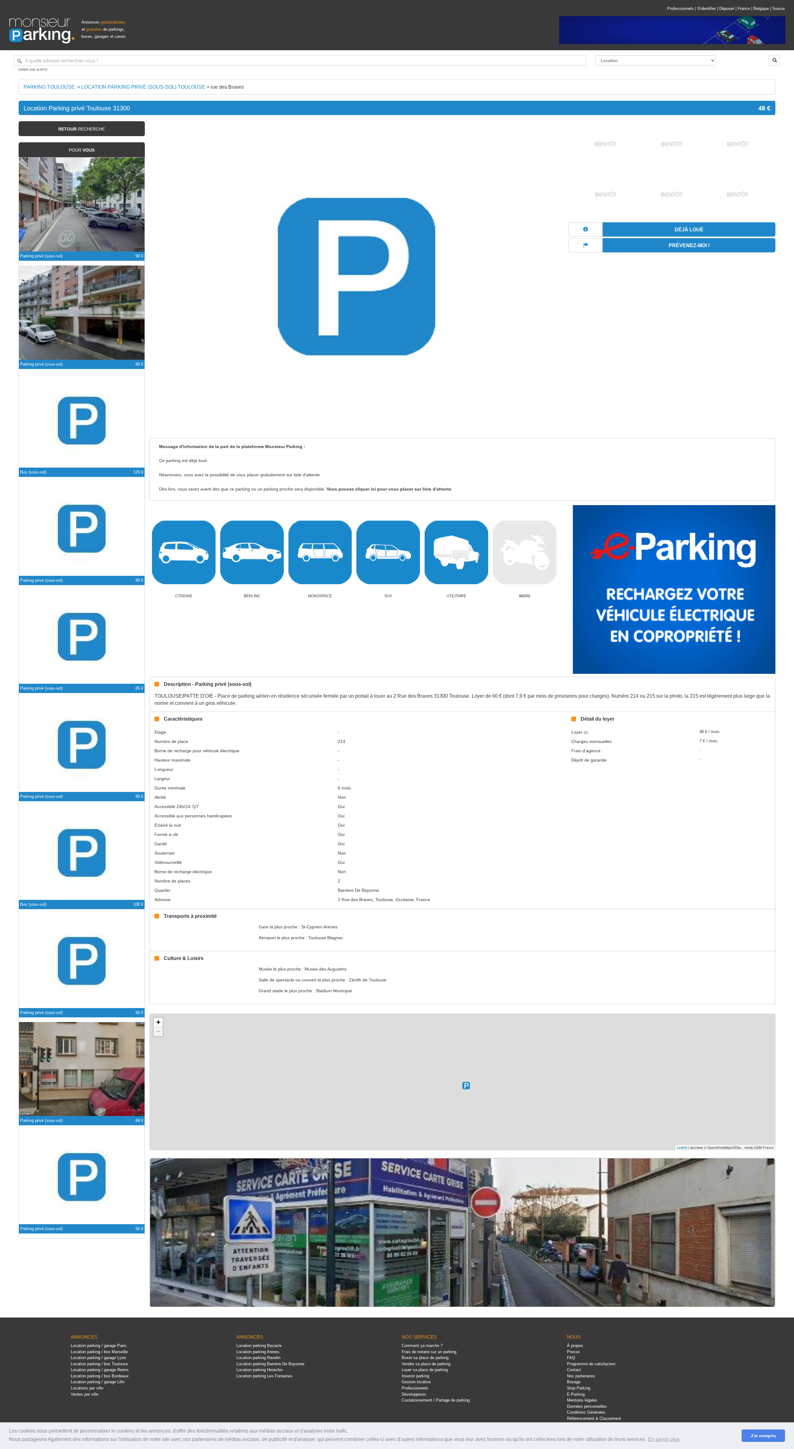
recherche (81, 129)
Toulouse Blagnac (325, 937)
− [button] (158, 1031)
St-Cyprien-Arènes (319, 926)
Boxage (574, 1382)
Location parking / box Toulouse (99, 1364)
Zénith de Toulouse (367, 979)
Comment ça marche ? (422, 1345)
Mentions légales (582, 1400)
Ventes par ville (84, 1394)
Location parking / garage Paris (99, 1345)
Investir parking (415, 1376)
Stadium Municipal (334, 990)
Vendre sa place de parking (426, 1364)
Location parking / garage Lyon (98, 1357)
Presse (573, 1351)
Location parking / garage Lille (97, 1382)
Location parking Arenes (257, 1351)
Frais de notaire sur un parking (429, 1351)
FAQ (571, 1357)
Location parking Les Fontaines (264, 1376)
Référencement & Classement (594, 1418)
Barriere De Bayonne (358, 890)
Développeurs (414, 1394)
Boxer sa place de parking (425, 1357)
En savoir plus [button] (664, 1439)
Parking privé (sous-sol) (41, 256)
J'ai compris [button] (763, 1435)
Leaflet (682, 1147)
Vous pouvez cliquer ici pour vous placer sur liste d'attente (389, 489)
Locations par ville (87, 1388)
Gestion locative (416, 1382)
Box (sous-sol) (33, 472)
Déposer (726, 8)
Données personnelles (587, 1406)
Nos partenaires (581, 1376)
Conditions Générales (586, 1412)
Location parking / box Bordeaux (100, 1376)
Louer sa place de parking (425, 1369)
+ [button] (158, 1022)
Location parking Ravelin (258, 1357)
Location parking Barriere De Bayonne (270, 1364)
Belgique (761, 8)
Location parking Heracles (259, 1369)
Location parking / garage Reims (100, 1369)
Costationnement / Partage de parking (436, 1400)
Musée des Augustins (325, 969)
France (744, 8)
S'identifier (706, 8)
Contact (574, 1369)
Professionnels (680, 8)
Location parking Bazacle (259, 1345)
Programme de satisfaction (591, 1364)
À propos (575, 1345)
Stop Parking (578, 1388)
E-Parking (576, 1394)
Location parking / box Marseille (99, 1351)
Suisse (778, 8)
